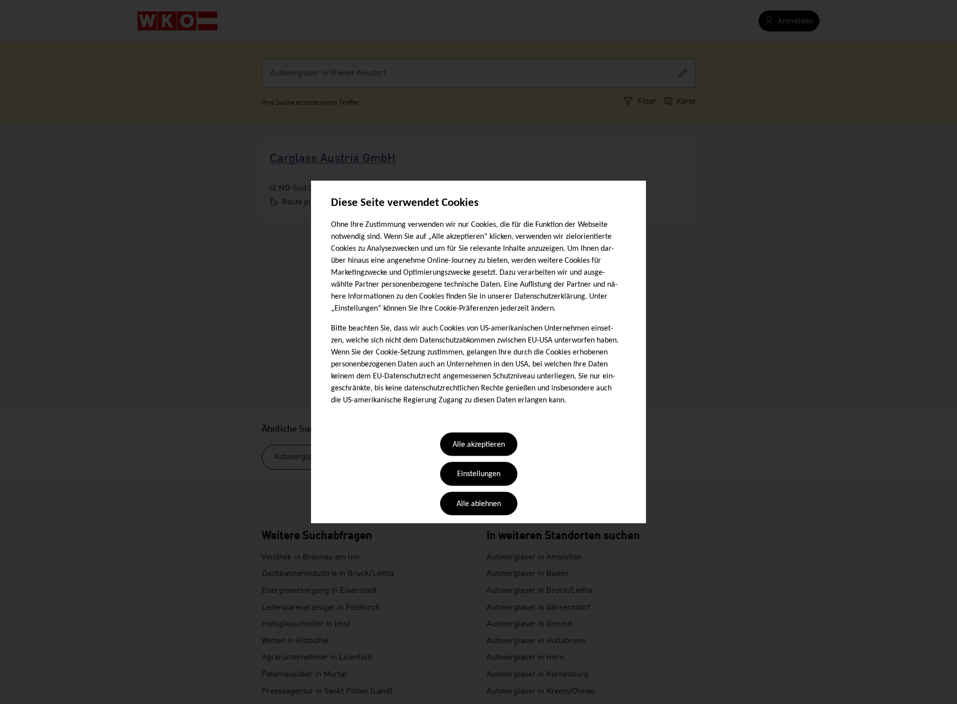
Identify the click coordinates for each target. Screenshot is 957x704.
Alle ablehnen (479, 504)
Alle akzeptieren (479, 445)
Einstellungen (478, 475)
